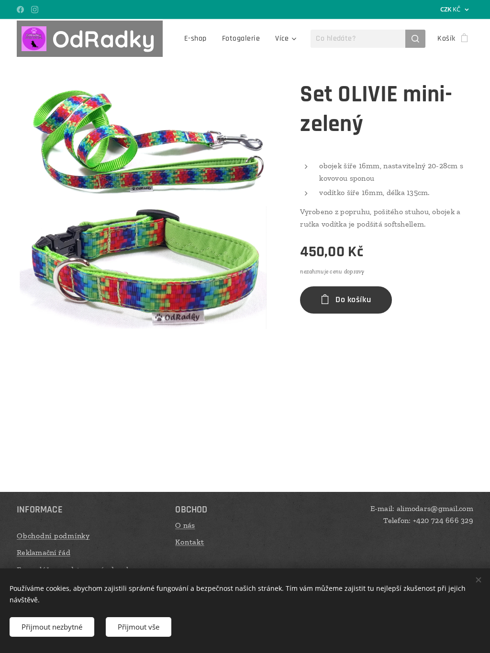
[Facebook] (20, 9)
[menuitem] (198, 39)
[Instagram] (35, 9)
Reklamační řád (43, 552)
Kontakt (189, 541)
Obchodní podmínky (53, 535)
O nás (185, 525)
